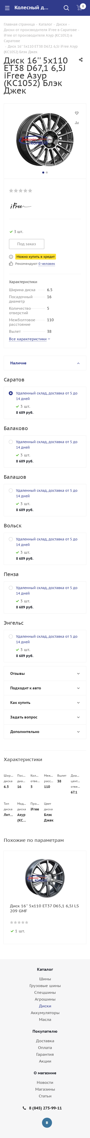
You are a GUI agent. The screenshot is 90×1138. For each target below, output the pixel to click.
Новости (45, 1082)
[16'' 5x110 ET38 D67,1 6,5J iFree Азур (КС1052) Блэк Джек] (45, 140)
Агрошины (45, 999)
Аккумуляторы (45, 1012)
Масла (45, 1019)
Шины (45, 978)
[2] (16, 191)
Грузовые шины (45, 985)
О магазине (45, 1072)
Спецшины (45, 992)
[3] (20, 191)
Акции (45, 1061)
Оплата (45, 1047)
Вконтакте (47, 1123)
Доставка (45, 1040)
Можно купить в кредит (35, 257)
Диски (45, 1005)
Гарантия (45, 1054)
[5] (30, 191)
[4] (25, 191)
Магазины (45, 1089)
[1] (11, 191)
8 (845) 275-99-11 (45, 1107)
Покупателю (45, 1031)
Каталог (45, 969)
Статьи (45, 1095)
